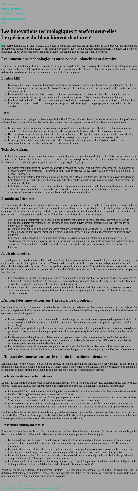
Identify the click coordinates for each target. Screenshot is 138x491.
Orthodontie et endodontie (15, 13)
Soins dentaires (9, 4)
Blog (4, 23)
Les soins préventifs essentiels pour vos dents (25, 485)
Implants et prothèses (12, 8)
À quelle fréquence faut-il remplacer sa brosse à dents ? (30, 488)
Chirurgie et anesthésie (13, 18)
